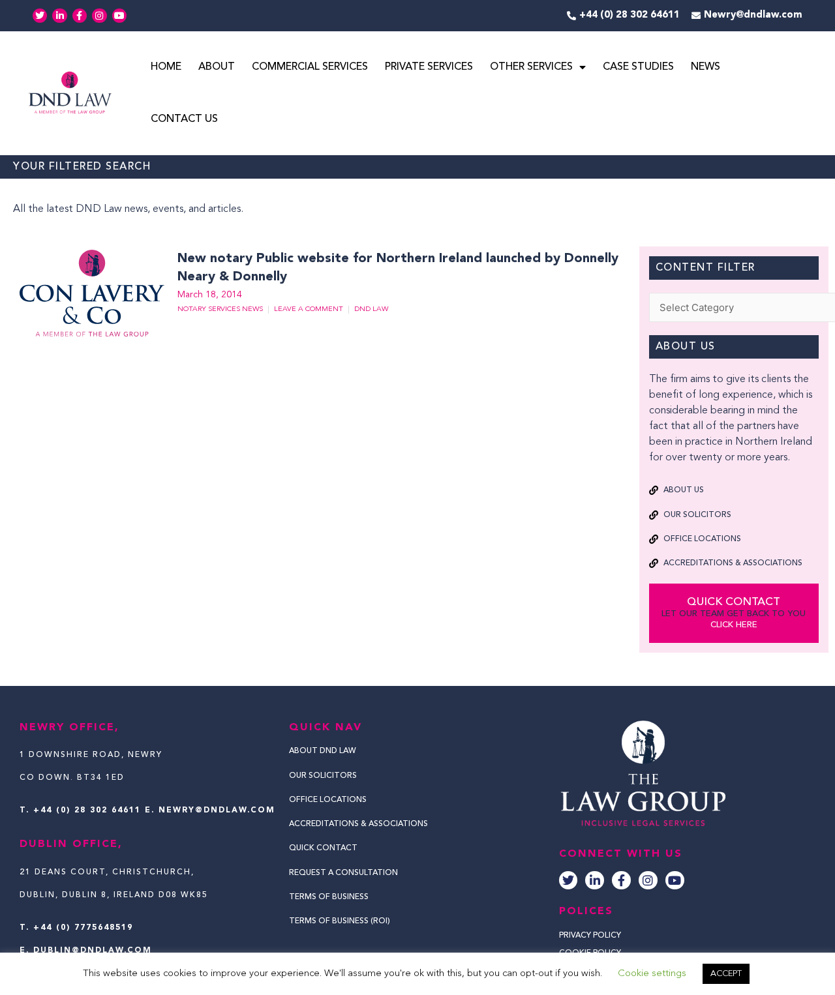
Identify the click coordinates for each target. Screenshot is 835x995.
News (705, 67)
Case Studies (638, 67)
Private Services (429, 67)
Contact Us (184, 119)
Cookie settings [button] (652, 974)
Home (166, 67)
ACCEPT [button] (726, 974)
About (216, 67)
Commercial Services (310, 67)
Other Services (531, 67)
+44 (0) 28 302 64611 (87, 810)
